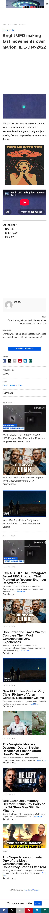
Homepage (7, 24)
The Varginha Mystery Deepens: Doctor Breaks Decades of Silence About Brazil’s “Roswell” (22, 749)
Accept (37, 903)
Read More (21, 592)
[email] (20, 910)
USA (20, 385)
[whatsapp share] (30, 361)
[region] (25, 69)
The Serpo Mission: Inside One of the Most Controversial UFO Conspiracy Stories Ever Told (24, 862)
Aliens (6, 851)
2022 (5, 385)
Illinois (12, 385)
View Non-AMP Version (31, 890)
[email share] (14, 361)
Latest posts (20, 24)
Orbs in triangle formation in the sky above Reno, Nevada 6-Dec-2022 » (27, 322)
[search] (47, 4)
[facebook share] (4, 361)
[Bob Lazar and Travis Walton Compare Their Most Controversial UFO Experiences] (24, 461)
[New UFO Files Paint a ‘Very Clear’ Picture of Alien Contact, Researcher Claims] (24, 504)
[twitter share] (9, 361)
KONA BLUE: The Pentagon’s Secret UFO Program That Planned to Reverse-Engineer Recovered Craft (24, 438)
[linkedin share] (25, 361)
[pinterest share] (20, 361)
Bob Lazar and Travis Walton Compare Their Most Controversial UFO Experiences (23, 480)
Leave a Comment (24, 348)
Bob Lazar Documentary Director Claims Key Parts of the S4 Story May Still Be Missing (24, 805)
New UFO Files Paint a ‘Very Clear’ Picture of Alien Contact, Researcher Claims (22, 523)
